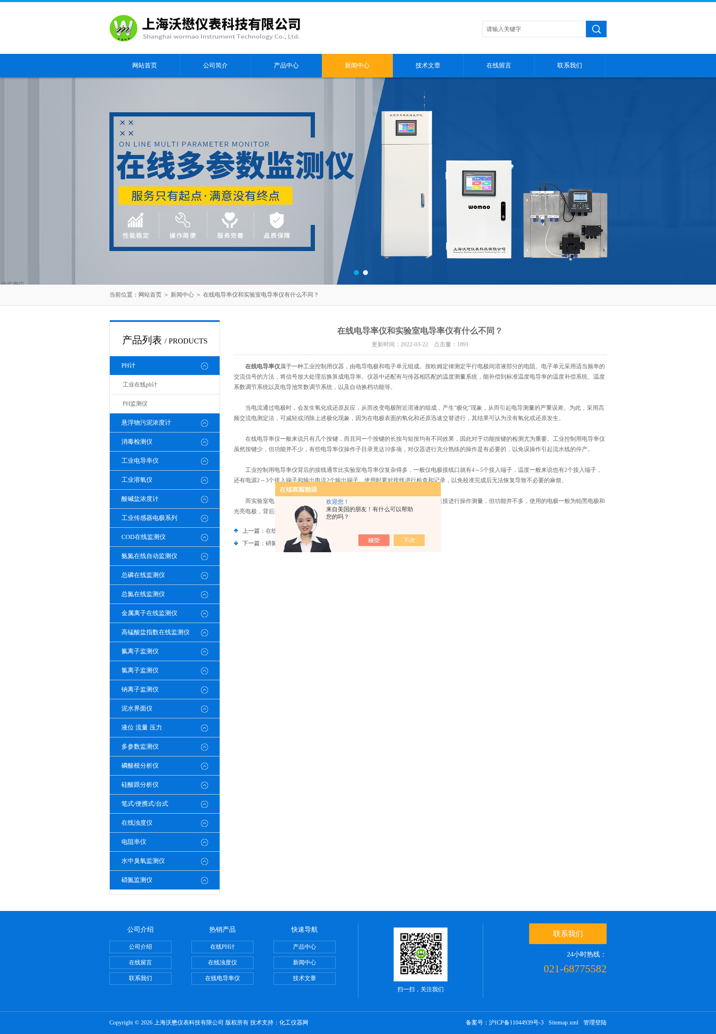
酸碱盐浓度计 (140, 498)
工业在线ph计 (140, 385)
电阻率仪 (133, 841)
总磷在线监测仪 (143, 575)
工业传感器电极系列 (149, 518)
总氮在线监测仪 (143, 594)
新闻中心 (357, 65)
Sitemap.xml (563, 1023)
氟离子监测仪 (140, 651)
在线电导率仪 (222, 978)
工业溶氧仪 (136, 479)
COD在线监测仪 (143, 537)
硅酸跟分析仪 (140, 784)
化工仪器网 (293, 1023)
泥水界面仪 (136, 708)
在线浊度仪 (136, 822)
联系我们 (569, 65)
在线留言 (498, 65)
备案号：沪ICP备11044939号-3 (505, 1023)
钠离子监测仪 (140, 689)
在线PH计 (222, 947)
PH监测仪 (135, 404)
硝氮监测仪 (136, 880)
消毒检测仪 (136, 441)
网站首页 (144, 65)
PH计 (128, 365)
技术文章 (428, 65)
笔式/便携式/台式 (144, 803)
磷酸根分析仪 (140, 765)
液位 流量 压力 (141, 727)
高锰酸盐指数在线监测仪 (155, 632)
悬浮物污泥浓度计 (146, 422)
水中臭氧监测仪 (143, 861)
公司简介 (215, 65)
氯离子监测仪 (140, 670)
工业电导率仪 (140, 460)
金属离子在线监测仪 (149, 613)
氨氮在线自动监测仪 (149, 556)
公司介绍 (140, 947)
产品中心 (286, 65)
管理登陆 (595, 1023)
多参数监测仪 (140, 746)
